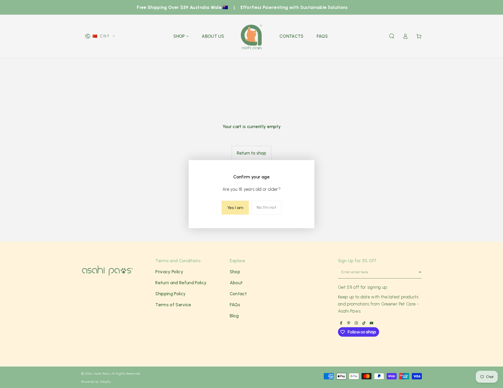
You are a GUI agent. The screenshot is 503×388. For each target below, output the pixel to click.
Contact (238, 293)
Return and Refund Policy (180, 282)
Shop (235, 271)
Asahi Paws (102, 373)
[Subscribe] (417, 273)
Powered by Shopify (96, 382)
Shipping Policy (170, 293)
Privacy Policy (169, 271)
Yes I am (235, 207)
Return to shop (251, 153)
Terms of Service (173, 304)
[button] (391, 36)
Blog (234, 315)
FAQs (235, 304)
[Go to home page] (251, 36)
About (236, 282)
